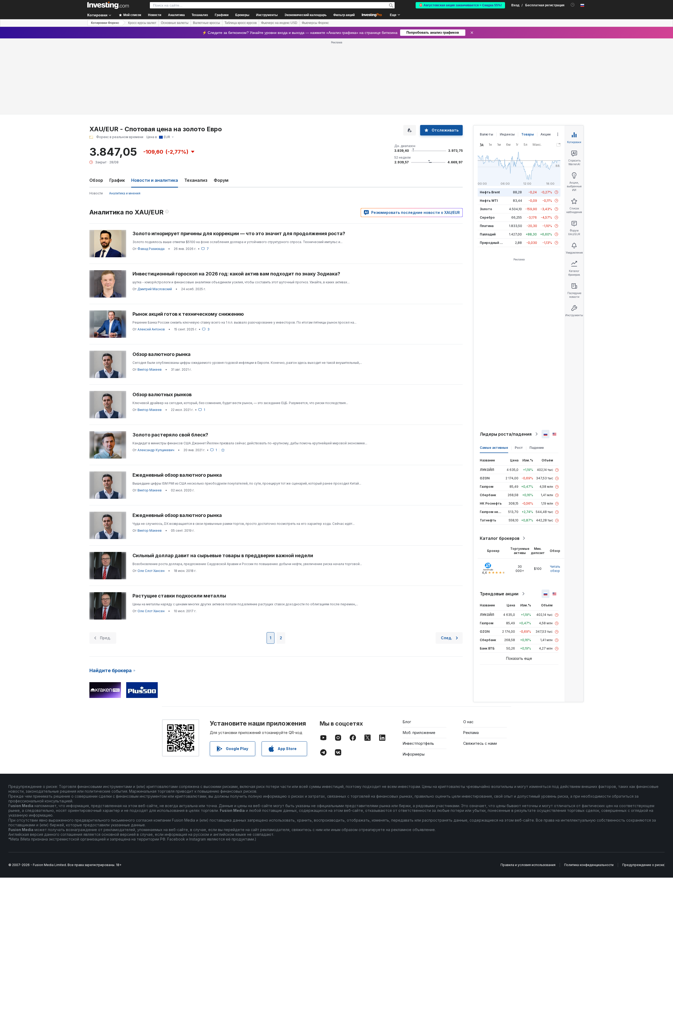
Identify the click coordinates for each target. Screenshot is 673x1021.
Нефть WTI (489, 201)
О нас (468, 722)
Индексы (507, 134)
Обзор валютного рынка (161, 354)
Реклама (471, 732)
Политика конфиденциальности (589, 865)
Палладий (488, 234)
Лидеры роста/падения (506, 434)
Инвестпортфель (418, 743)
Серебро (487, 217)
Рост (519, 448)
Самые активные (494, 448)
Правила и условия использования (528, 865)
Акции (545, 134)
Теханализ (195, 180)
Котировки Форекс (105, 23)
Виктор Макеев (149, 369)
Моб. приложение (419, 732)
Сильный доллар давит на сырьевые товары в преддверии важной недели (222, 555)
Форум (221, 180)
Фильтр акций (344, 15)
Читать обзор (555, 569)
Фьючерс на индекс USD (279, 23)
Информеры (414, 754)
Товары (527, 134)
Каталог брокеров (499, 538)
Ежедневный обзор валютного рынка (177, 475)
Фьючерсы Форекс (315, 23)
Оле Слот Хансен (151, 571)
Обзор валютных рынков (162, 394)
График (117, 180)
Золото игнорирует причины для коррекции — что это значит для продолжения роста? (238, 233)
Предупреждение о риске (643, 865)
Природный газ (492, 243)
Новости (96, 193)
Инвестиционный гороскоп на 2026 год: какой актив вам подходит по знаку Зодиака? (236, 273)
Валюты (486, 134)
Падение (536, 448)
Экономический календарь (305, 15)
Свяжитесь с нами (480, 743)
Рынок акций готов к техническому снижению (188, 314)
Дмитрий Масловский (154, 289)
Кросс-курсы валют (142, 23)
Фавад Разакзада (151, 249)
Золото (486, 209)
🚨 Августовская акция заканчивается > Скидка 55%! (460, 5)
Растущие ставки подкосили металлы (179, 595)
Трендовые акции (499, 593)
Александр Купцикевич (155, 450)
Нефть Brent (490, 192)
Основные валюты (174, 23)
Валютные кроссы (206, 23)
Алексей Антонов (151, 329)
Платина (486, 226)
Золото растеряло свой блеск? (170, 434)
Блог (407, 722)
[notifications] (573, 4)
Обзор (96, 180)
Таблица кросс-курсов (241, 23)
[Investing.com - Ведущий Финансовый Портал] (108, 5)
